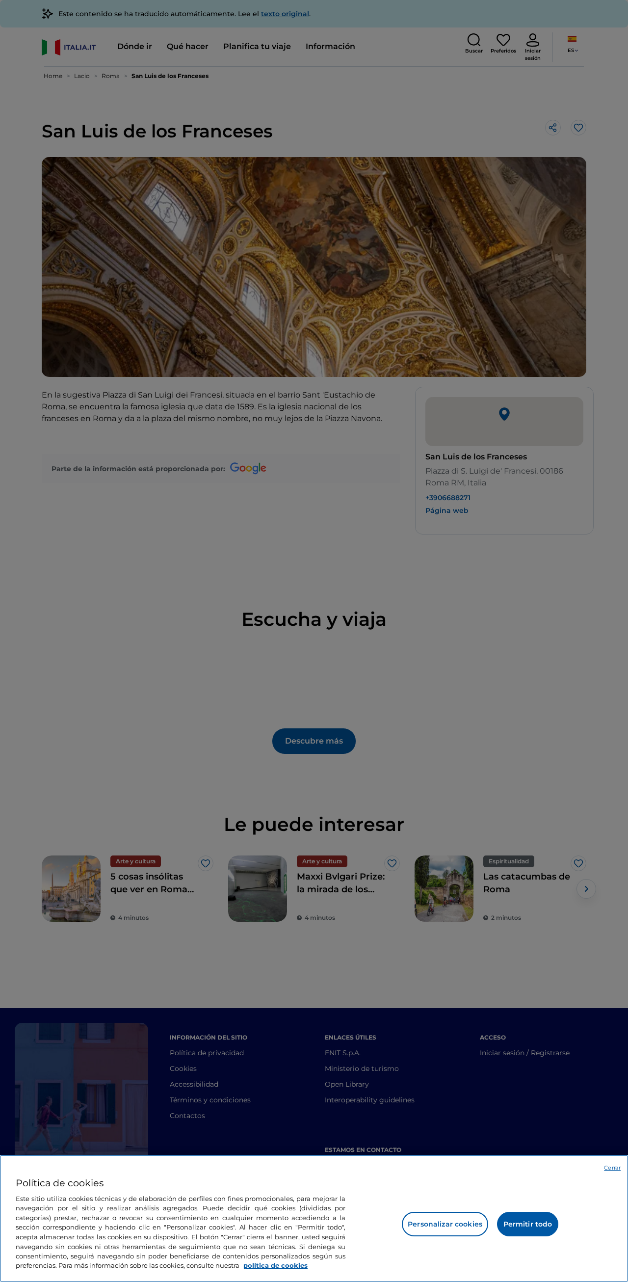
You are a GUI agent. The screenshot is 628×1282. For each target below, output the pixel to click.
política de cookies (275, 1265)
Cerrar (612, 1167)
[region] (314, 1218)
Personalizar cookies (445, 1224)
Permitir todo (527, 1224)
